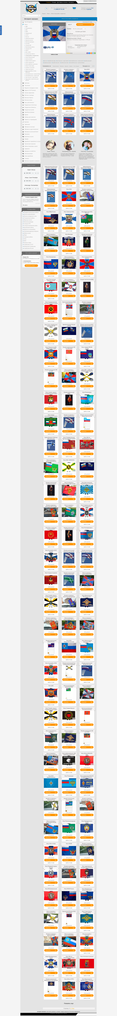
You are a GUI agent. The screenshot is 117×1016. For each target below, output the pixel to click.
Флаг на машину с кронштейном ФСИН (51, 822)
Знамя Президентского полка (51, 957)
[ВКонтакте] (89, 53)
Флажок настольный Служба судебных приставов (87, 235)
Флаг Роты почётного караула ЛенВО (51, 528)
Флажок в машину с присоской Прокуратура (69, 596)
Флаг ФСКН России (69, 888)
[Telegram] (93, 53)
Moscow (85, 1)
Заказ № (26, 257)
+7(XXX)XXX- (27, 261)
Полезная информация (74, 1011)
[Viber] (87, 53)
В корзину (48, 85)
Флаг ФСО (87, 69)
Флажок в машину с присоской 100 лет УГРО (69, 867)
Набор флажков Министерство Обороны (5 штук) (51, 116)
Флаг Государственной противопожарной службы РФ (51, 303)
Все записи (25, 205)
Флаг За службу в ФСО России (51, 551)
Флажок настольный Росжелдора (69, 799)
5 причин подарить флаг (31, 197)
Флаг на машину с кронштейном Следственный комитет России (69, 507)
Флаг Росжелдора (86, 392)
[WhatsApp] (95, 53)
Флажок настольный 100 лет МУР (51, 370)
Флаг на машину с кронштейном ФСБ (87, 573)
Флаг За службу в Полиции (87, 934)
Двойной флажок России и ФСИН (69, 325)
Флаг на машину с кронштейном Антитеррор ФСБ (86, 619)
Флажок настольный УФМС (69, 393)
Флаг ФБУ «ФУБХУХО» (69, 460)
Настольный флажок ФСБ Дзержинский (69, 302)
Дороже (71, 66)
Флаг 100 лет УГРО (69, 979)
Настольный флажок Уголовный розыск (87, 709)
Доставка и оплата (62, 2)
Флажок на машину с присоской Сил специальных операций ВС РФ (51, 800)
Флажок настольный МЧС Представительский (86, 415)
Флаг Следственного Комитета (51, 731)
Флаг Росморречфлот (86, 527)
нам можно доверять (51, 1011)
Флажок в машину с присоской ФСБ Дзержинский (51, 935)
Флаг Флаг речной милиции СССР (51, 280)
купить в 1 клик (54, 54)
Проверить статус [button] (30, 265)
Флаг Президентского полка (87, 822)
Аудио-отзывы (31, 165)
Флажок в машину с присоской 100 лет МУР (51, 506)
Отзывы (54, 2)
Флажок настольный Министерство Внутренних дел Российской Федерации (51, 981)
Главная (48, 2)
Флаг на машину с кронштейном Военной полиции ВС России (69, 281)
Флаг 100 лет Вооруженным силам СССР (69, 958)
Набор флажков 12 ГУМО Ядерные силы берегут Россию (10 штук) (69, 168)
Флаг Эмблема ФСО (69, 211)
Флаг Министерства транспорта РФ (87, 641)
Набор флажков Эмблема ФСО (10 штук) (51, 438)
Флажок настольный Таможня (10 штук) (69, 573)
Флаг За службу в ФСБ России (51, 664)
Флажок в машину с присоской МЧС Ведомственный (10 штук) (68, 70)
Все (73, 1008)
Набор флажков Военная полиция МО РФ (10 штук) (87, 115)
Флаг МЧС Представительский (69, 641)
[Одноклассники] (91, 53)
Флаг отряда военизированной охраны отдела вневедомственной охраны (51, 416)
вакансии (66, 1011)
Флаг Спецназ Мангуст (69, 708)
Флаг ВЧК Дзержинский (51, 888)
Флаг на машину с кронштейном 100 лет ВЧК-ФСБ (69, 484)
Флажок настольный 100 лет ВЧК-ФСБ (69, 348)
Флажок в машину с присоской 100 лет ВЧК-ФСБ (51, 619)
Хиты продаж (76, 66)
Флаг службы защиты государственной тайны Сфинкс (51, 393)
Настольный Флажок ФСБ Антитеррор (69, 912)
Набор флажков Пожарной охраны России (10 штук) (87, 92)
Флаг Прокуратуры (51, 256)
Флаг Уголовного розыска (86, 956)
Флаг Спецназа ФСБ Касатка (87, 257)
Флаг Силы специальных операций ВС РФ (51, 325)
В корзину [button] (80, 24)
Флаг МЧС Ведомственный (51, 776)
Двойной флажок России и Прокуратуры (87, 460)
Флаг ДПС (51, 685)
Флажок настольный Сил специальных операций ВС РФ (69, 664)
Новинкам (62, 66)
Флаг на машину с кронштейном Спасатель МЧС (51, 754)
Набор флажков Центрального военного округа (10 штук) (51, 190)
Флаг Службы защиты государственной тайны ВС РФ (51, 709)
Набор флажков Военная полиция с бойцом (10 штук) (51, 168)
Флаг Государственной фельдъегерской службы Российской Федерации (69, 439)
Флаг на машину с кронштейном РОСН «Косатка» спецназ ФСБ (69, 371)
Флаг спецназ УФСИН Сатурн (87, 348)
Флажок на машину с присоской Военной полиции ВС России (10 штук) (69, 416)
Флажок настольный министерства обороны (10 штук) (87, 551)
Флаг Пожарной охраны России (51, 867)
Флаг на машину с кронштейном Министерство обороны (87, 687)
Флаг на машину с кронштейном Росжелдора (51, 235)
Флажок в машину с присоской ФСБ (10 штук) (69, 115)
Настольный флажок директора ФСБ (69, 686)
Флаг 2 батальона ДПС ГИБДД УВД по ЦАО (51, 348)
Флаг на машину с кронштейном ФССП (51, 460)
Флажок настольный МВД (86, 279)
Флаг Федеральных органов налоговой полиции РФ (87, 890)
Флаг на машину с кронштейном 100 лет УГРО (69, 619)
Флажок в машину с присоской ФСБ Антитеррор (87, 303)
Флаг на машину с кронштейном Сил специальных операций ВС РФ (51, 913)
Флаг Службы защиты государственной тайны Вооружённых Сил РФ (51, 597)
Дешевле (66, 66)
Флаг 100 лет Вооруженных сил (86, 438)
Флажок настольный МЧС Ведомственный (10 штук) (86, 325)
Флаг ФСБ (69, 189)
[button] (38, 16)
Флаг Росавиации (69, 776)
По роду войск (31, 209)
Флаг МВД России (51, 211)
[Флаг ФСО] (54, 33)
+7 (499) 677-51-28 (92, 1)
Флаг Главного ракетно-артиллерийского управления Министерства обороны (87, 507)
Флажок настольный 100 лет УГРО (87, 731)
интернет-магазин (41, 1011)
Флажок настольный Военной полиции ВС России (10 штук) (69, 551)
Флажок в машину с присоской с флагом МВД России (87, 190)
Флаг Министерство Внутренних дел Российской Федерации (87, 597)
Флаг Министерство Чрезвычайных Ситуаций (87, 980)
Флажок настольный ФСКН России (51, 641)
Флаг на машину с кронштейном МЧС (69, 934)
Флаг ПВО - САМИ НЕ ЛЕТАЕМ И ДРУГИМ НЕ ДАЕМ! (87, 371)
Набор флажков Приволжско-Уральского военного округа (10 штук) (87, 168)
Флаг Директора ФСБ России (87, 212)
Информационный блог (31, 194)
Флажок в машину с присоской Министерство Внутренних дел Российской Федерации (87, 845)
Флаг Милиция (69, 234)
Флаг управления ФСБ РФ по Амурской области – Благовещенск (87, 777)
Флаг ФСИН (69, 843)
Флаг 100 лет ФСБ (51, 843)
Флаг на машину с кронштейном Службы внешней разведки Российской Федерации (69, 258)
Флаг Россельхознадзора (69, 821)
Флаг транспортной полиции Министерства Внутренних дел (87, 867)
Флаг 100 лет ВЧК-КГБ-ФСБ (87, 754)
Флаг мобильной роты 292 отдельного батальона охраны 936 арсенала (69, 754)
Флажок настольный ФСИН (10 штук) (87, 664)
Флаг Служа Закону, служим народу (87, 912)
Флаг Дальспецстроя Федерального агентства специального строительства (87, 484)
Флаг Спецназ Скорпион (51, 572)
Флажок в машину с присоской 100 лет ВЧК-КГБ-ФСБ (87, 800)
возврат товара (60, 1011)
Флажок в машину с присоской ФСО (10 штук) (51, 70)
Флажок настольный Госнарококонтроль (51, 483)
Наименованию (56, 66)
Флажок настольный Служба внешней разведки (69, 529)
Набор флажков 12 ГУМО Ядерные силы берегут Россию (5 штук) (51, 93)
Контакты (71, 2)
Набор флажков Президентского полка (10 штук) (68, 93)
